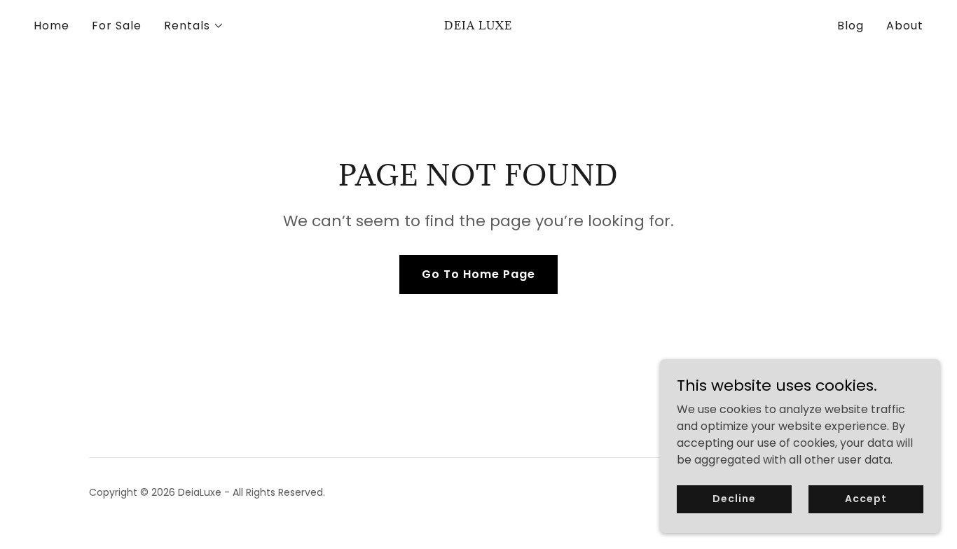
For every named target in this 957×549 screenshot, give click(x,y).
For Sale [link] (117, 26)
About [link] (904, 26)
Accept (865, 499)
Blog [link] (850, 26)
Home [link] (51, 26)
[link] (478, 26)
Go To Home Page (478, 274)
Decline (733, 499)
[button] (194, 26)
